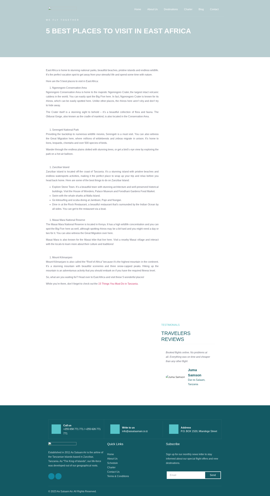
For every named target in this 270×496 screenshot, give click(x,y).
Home (137, 9)
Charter (188, 9)
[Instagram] (58, 476)
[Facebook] (51, 476)
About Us (152, 9)
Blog (201, 9)
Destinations (171, 9)
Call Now (51, 338)
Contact (214, 9)
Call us (67, 425)
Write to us (128, 427)
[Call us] (56, 429)
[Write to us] (115, 429)
